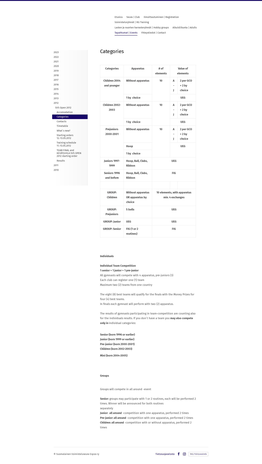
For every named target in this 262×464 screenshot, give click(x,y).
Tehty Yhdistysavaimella (198, 454)
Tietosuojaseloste (165, 454)
